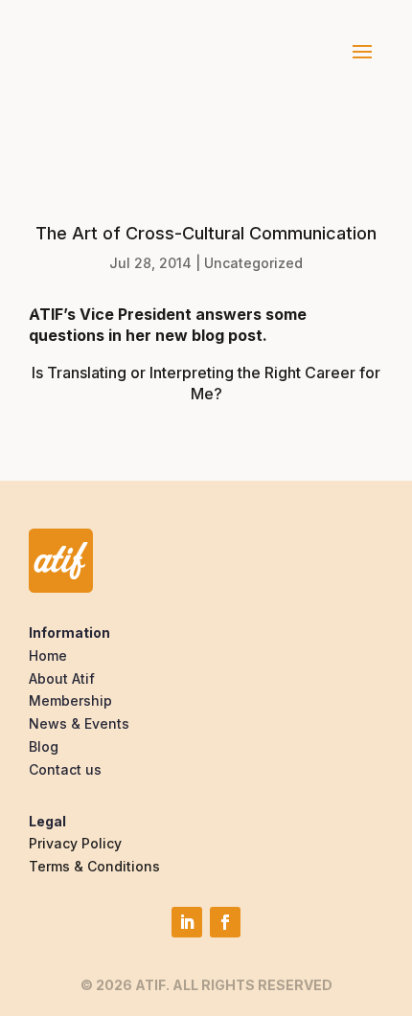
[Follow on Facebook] (225, 922)
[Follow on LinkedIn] (187, 922)
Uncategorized (253, 263)
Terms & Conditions (94, 866)
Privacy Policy (75, 843)
